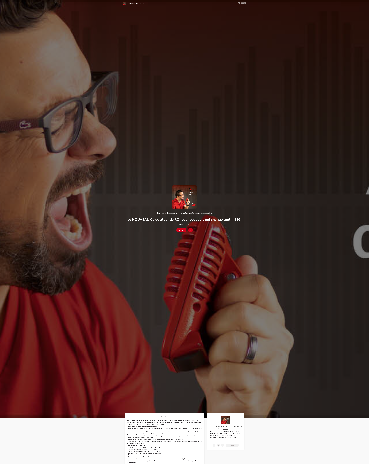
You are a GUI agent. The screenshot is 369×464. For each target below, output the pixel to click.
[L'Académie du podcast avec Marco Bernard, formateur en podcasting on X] (218, 445)
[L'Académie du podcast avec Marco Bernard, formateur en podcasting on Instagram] (222, 445)
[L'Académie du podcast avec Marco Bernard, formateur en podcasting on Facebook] (214, 445)
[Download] (190, 230)
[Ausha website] (242, 3)
